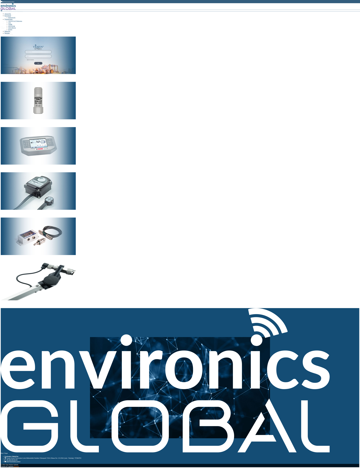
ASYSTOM (11, 26)
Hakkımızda (11, 17)
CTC (9, 23)
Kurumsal (7, 16)
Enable (10, 29)
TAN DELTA (12, 28)
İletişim (7, 33)
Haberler (7, 31)
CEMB (10, 24)
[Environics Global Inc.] (8, 9)
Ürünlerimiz (8, 19)
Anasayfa (7, 14)
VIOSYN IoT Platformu (15, 21)
